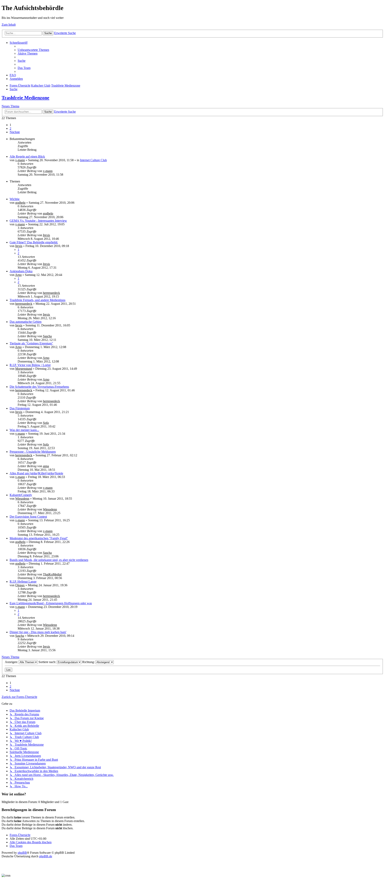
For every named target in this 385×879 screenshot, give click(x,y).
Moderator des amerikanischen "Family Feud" (39, 538)
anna (46, 466)
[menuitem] (33, 50)
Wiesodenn (22, 498)
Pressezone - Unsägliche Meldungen (33, 451)
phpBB (22, 852)
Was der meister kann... (24, 430)
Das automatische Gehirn (26, 321)
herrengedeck (51, 293)
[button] (15, 132)
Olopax (20, 585)
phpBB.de (45, 856)
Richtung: (88, 662)
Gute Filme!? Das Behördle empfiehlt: (34, 242)
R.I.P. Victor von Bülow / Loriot (30, 365)
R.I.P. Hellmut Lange (23, 581)
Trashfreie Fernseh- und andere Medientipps (37, 300)
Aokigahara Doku (21, 271)
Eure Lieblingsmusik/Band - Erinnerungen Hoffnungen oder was (51, 603)
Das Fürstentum (20, 408)
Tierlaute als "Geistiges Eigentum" (31, 343)
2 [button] (10, 128)
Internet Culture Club (93, 160)
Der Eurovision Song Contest (28, 516)
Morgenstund (23, 368)
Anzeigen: (12, 662)
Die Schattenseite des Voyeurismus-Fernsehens (39, 386)
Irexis (46, 235)
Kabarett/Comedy (21, 495)
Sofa (46, 422)
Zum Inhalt (9, 24)
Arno (18, 274)
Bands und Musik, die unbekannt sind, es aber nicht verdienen (49, 560)
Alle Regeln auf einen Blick (27, 156)
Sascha (47, 336)
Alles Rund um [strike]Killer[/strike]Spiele (36, 473)
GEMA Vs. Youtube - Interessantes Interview (38, 220)
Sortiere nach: (47, 662)
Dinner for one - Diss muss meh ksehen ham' (38, 632)
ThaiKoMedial (52, 574)
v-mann (20, 160)
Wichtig (14, 199)
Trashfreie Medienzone (25, 97)
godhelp (20, 202)
